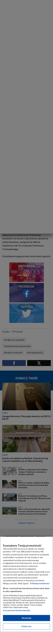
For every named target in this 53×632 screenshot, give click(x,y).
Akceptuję (26, 618)
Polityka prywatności (39, 583)
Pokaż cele (26, 626)
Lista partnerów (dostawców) (16, 610)
